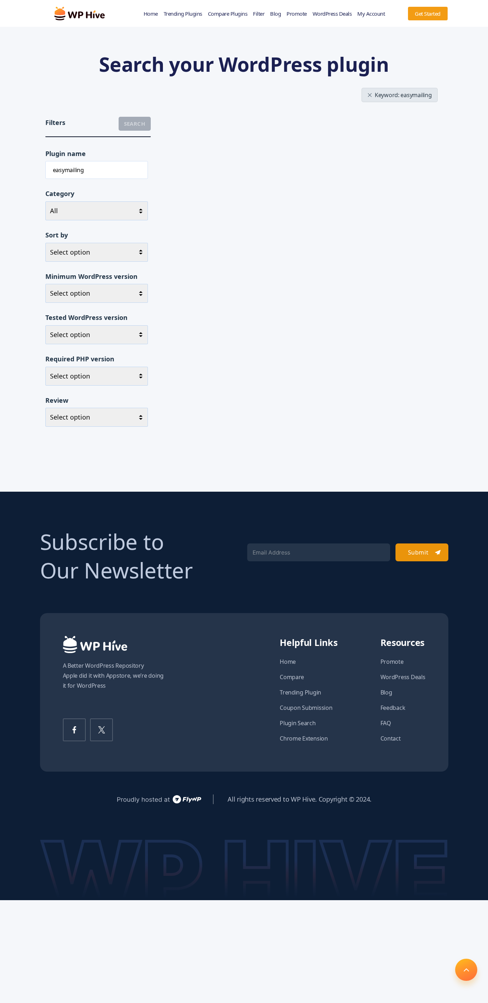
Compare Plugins (228, 13)
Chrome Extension (304, 738)
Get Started (427, 13)
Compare (292, 677)
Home (151, 13)
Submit (418, 552)
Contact (390, 738)
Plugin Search (298, 723)
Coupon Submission (306, 708)
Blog (275, 13)
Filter (258, 13)
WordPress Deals (332, 13)
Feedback (392, 708)
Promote (297, 13)
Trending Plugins (183, 13)
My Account (371, 13)
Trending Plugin (300, 692)
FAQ (385, 723)
